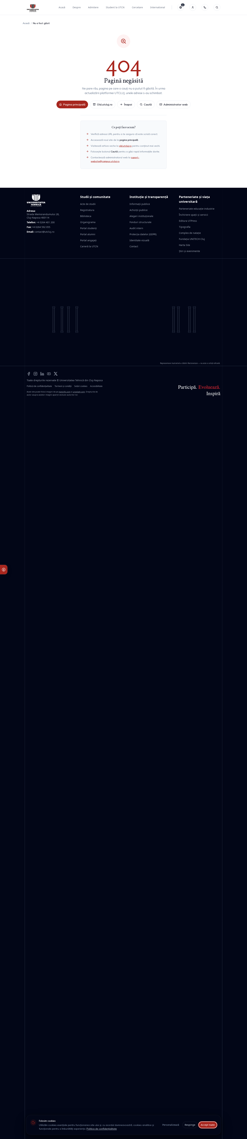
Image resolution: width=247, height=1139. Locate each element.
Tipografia (184, 226)
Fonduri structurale (140, 222)
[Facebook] (29, 373)
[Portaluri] (192, 7)
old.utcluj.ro (125, 145)
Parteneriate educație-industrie (196, 208)
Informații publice (140, 204)
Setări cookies (80, 386)
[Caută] (217, 7)
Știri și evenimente (189, 251)
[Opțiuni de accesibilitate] (3, 569)
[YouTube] (49, 373)
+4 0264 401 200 (45, 222)
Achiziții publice (139, 210)
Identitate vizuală (139, 240)
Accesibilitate (96, 386)
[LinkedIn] (42, 373)
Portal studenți (88, 228)
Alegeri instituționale (141, 216)
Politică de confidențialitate (39, 386)
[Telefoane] (204, 7)
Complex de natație (190, 232)
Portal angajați (88, 240)
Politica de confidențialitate (102, 1128)
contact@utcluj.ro (44, 231)
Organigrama (87, 222)
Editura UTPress (188, 220)
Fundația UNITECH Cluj (192, 239)
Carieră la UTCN (89, 246)
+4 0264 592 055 (41, 227)
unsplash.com (79, 391)
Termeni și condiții (63, 386)
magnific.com (64, 391)
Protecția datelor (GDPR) (143, 234)
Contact (134, 246)
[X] (56, 373)
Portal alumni (87, 234)
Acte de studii (88, 204)
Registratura (87, 210)
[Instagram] (35, 373)
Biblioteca (85, 216)
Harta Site (184, 245)
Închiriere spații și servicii (193, 214)
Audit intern (136, 228)
